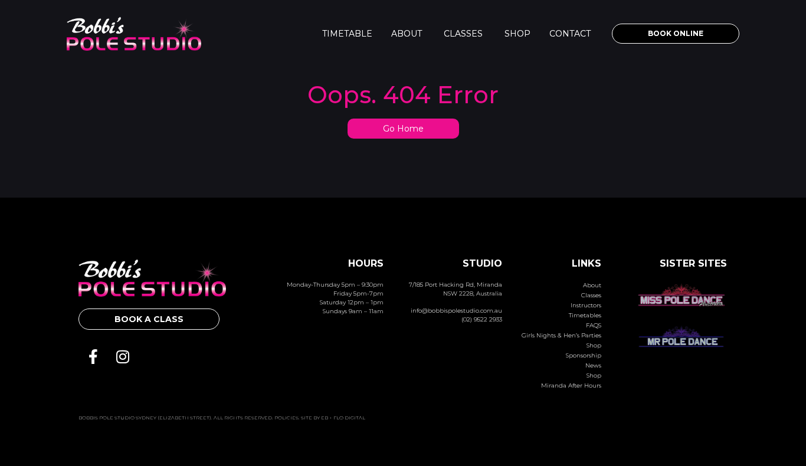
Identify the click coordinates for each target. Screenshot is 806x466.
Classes (463, 33)
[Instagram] (122, 356)
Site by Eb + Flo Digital (333, 418)
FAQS (593, 325)
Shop (517, 33)
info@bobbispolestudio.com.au (456, 310)
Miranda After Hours (571, 385)
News (593, 365)
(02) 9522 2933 (481, 319)
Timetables (585, 315)
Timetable (347, 33)
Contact (570, 33)
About (406, 33)
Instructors (586, 305)
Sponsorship (583, 355)
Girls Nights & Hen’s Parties (561, 335)
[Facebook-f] (93, 356)
